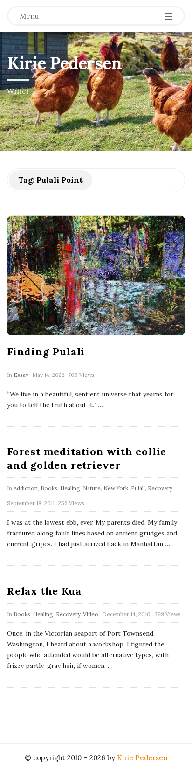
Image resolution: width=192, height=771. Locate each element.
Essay (21, 374)
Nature (92, 488)
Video (90, 614)
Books (49, 488)
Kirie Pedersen (64, 63)
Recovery (160, 488)
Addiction (26, 488)
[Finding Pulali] (96, 275)
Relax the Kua (44, 590)
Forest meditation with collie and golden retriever (86, 458)
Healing (70, 488)
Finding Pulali (46, 351)
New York (115, 488)
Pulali (138, 488)
